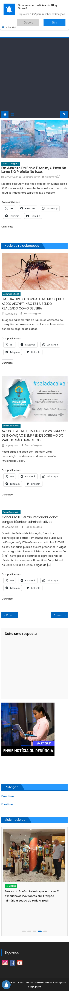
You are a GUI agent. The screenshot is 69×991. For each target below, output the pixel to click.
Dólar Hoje (7, 796)
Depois (39, 21)
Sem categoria (10, 163)
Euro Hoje (7, 804)
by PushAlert (10, 24)
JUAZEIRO (11, 886)
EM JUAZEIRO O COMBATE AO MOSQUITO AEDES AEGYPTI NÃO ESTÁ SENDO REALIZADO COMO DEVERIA (33, 304)
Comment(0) (52, 176)
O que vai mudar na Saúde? (12, 615)
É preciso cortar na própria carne (61, 615)
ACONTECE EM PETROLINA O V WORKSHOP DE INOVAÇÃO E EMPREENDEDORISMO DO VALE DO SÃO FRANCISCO (33, 435)
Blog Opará (34, 986)
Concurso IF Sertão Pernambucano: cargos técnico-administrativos (30, 519)
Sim (58, 21)
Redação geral (30, 176)
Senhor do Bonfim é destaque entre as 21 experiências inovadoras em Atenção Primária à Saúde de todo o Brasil (32, 895)
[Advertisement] (34, 74)
